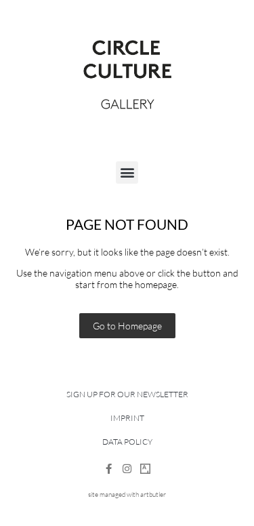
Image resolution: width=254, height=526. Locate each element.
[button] (127, 172)
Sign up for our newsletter (127, 394)
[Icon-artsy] (145, 469)
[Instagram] (127, 469)
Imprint (127, 418)
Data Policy (127, 442)
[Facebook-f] (109, 469)
